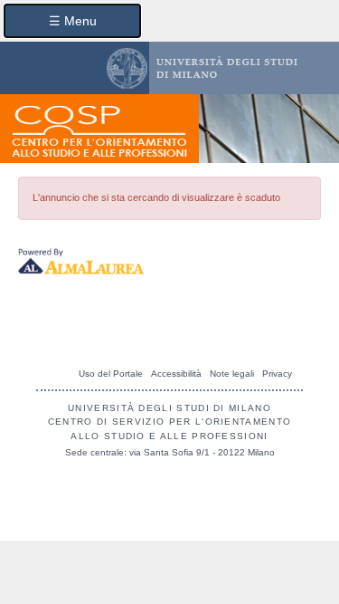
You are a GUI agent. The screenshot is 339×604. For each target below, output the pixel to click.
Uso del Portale (111, 374)
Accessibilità (176, 374)
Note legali (232, 374)
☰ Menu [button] (73, 21)
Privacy (277, 374)
